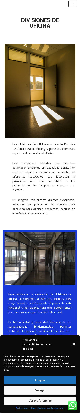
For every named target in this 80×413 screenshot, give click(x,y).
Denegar (40, 390)
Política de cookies (26, 408)
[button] (74, 344)
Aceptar (40, 380)
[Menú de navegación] (72, 4)
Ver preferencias (40, 400)
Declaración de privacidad (50, 408)
